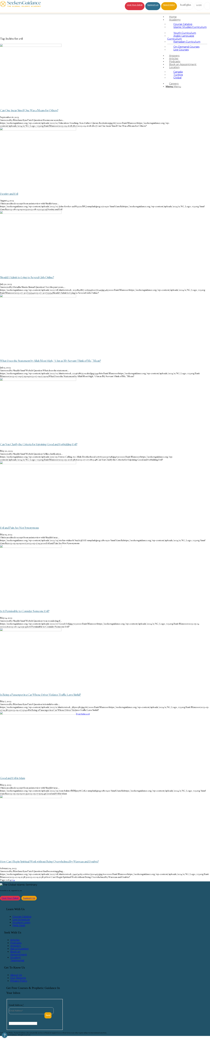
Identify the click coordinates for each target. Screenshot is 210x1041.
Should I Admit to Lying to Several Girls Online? (27, 277)
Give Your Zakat (135, 5)
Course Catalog (21, 916)
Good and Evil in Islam (12, 778)
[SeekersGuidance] (20, 6)
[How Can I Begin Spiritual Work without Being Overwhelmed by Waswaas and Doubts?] (30, 797)
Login (199, 5)
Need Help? (169, 5)
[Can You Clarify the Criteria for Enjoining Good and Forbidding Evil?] (38, 379)
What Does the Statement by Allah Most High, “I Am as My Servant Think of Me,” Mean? (50, 360)
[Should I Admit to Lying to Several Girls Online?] (30, 213)
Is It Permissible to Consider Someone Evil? (24, 611)
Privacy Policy (18, 980)
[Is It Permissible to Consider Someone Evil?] (30, 546)
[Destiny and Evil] (38, 129)
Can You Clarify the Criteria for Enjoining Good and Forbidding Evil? (38, 444)
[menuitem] (187, 16)
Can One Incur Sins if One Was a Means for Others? (29, 110)
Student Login (21, 922)
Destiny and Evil (9, 193)
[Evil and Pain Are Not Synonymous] (38, 463)
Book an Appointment (18, 953)
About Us (16, 975)
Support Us (152, 5)
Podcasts (15, 942)
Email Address (16, 1005)
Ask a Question (19, 948)
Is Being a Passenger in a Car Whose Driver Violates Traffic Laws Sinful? (40, 694)
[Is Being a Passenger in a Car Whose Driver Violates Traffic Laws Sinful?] (30, 630)
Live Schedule (21, 919)
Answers (15, 945)
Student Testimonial (17, 959)
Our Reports (18, 977)
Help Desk (18, 925)
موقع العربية (185, 4)
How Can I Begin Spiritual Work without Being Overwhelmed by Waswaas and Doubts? (49, 861)
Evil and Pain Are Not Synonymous (19, 527)
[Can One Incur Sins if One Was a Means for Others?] (30, 46)
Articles (14, 940)
